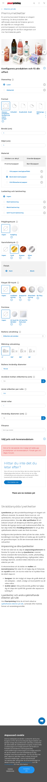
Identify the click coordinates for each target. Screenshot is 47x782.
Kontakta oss (13, 482)
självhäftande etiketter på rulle (12, 604)
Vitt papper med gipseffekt (20, 171)
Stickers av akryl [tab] (12, 158)
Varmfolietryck (8, 242)
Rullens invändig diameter (13, 364)
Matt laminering (13, 202)
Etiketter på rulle (10, 9)
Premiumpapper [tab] (12, 164)
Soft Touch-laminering (15, 213)
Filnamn (5, 426)
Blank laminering (13, 207)
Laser (9, 85)
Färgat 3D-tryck (8, 283)
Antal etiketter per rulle (12, 389)
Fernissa (5, 307)
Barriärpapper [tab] (33, 164)
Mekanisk (10, 90)
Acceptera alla (26, 770)
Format (4, 99)
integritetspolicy (26, 762)
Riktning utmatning (10, 344)
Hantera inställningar (10, 770)
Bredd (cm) (6, 129)
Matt (10, 271)
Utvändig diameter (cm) (12, 414)
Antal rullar (6, 401)
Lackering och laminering (13, 191)
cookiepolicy (9, 764)
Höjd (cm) (5, 141)
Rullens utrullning (9, 332)
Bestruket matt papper (18, 177)
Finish (6, 266)
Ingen (9, 196)
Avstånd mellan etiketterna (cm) (16, 377)
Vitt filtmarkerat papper (18, 182)
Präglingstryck (8, 222)
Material (5, 153)
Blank (32, 271)
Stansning (6, 80)
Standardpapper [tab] (34, 158)
